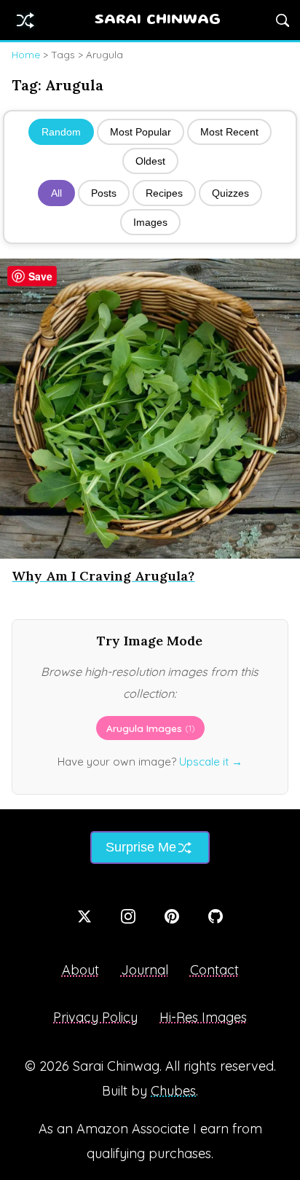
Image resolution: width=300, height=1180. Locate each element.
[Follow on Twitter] (84, 916)
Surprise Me (141, 847)
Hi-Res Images (203, 1017)
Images (150, 222)
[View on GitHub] (216, 916)
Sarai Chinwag (158, 20)
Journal (144, 969)
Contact (214, 969)
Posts (104, 193)
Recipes (164, 193)
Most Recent (229, 132)
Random (61, 132)
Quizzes (230, 193)
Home (26, 54)
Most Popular (140, 132)
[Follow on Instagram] (128, 916)
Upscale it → (210, 761)
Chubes (173, 1090)
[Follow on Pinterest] (172, 916)
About (80, 969)
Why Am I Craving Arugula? (103, 575)
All (56, 193)
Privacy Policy (95, 1017)
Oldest (150, 161)
